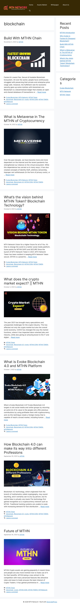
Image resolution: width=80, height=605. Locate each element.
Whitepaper (55, 5)
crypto (26, 99)
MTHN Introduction (67, 33)
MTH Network (23, 97)
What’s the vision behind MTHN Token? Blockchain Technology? (24, 201)
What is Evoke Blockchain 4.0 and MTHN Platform (24, 364)
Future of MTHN (17, 531)
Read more (41, 92)
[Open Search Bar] (29, 11)
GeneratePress (52, 602)
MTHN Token (33, 97)
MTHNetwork (8, 101)
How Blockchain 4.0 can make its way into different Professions (25, 448)
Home (31, 5)
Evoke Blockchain (12, 97)
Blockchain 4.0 (19, 99)
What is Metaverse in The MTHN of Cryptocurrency (24, 119)
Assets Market (42, 5)
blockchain (9, 99)
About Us (66, 5)
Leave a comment (12, 104)
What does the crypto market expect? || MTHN (23, 281)
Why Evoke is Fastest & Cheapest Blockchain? (67, 38)
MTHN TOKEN (43, 99)
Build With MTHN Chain (22, 38)
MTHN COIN (34, 99)
